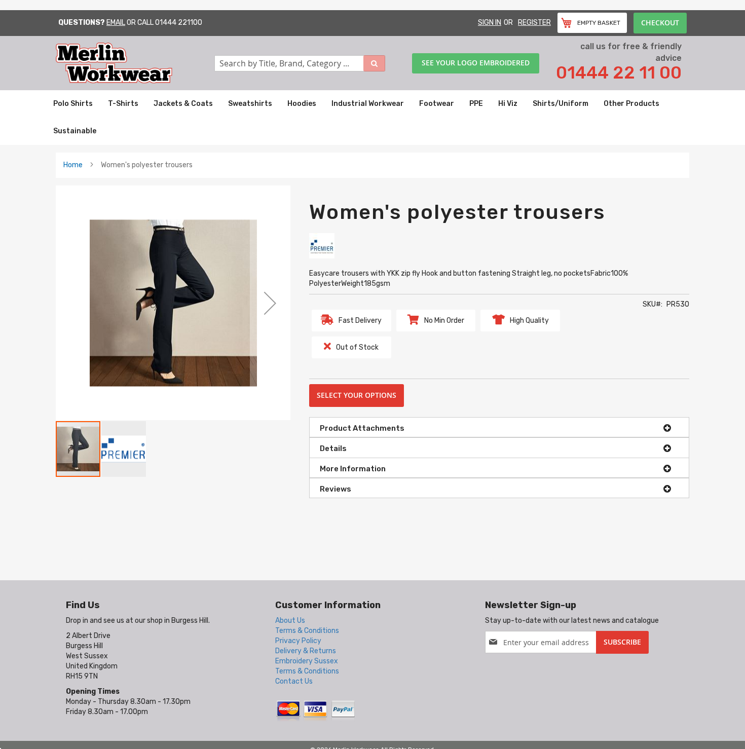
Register (534, 22)
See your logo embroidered (476, 62)
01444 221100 (178, 22)
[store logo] (135, 63)
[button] (270, 302)
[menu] (372, 117)
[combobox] (300, 63)
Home (73, 165)
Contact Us (294, 681)
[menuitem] (73, 104)
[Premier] (321, 245)
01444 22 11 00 (619, 72)
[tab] (499, 427)
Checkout (660, 22)
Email (115, 22)
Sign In (489, 22)
